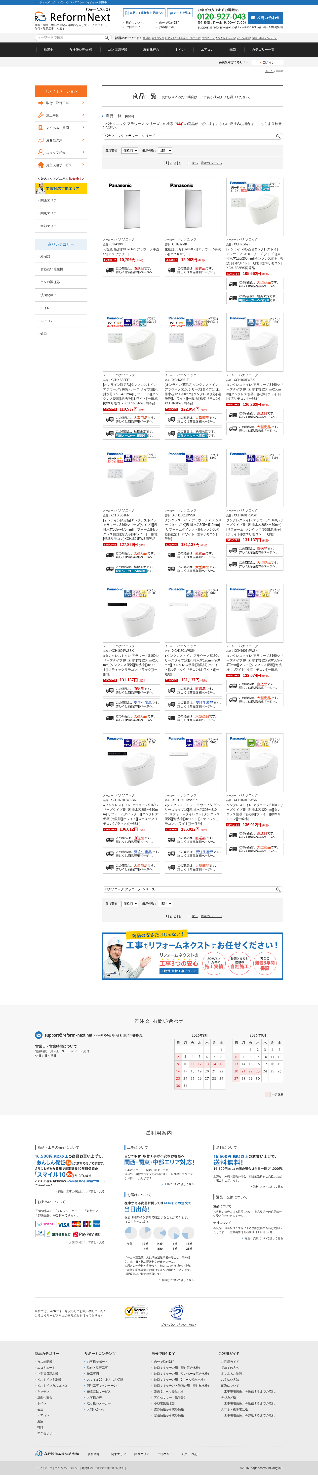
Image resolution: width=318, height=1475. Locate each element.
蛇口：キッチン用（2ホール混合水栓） (180, 1379)
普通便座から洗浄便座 (169, 1415)
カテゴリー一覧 (263, 49)
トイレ (180, 49)
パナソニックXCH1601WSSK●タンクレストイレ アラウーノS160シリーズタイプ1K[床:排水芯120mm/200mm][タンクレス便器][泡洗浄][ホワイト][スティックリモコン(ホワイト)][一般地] (192, 660)
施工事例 (52, 115)
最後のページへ (211, 163)
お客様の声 (54, 140)
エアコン (207, 49)
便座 (40, 1409)
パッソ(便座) (244, 38)
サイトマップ (44, 1468)
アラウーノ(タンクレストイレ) (219, 38)
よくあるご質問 (57, 128)
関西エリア (48, 200)
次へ (195, 163)
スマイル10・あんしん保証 (105, 1379)
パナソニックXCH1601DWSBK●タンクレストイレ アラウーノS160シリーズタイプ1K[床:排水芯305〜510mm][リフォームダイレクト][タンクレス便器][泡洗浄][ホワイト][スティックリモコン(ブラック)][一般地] (131, 809)
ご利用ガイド (135, 27)
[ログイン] (267, 62)
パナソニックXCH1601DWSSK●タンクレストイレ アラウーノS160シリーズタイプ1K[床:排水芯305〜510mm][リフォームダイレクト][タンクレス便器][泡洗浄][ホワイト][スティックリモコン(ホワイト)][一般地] (192, 809)
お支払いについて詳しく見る (87, 1242)
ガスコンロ (158, 38)
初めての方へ (135, 22)
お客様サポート (169, 27)
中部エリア (48, 226)
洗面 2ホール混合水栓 (168, 1391)
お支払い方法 (230, 1379)
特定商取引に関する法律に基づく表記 (103, 1468)
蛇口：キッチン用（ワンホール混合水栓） (182, 1373)
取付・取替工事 (57, 103)
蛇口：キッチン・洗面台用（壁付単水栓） (182, 1385)
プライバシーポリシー (67, 1468)
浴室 (40, 1421)
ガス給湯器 (44, 1361)
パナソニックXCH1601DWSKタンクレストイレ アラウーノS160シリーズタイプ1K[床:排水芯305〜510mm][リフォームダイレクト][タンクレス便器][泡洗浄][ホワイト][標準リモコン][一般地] (193, 524)
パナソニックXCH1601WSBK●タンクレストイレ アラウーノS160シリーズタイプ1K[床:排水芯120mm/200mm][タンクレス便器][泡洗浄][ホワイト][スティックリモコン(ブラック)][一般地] (131, 660)
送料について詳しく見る (268, 1186)
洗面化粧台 (151, 49)
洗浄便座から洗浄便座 (169, 1409)
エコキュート (46, 1367)
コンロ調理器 (117, 49)
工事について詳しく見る (179, 1184)
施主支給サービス (59, 165)
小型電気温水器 (47, 1373)
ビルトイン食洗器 (49, 1379)
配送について (230, 1385)
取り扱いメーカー (99, 1403)
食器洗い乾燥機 (80, 49)
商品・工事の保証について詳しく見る (81, 1191)
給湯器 (147, 38)
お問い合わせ (96, 1409)
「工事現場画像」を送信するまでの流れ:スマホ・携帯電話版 (248, 1406)
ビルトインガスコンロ (52, 1385)
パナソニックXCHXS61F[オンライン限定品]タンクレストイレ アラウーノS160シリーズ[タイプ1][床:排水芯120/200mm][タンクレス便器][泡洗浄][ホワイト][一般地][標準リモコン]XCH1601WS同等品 (193, 389)
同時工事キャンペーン (264, 38)
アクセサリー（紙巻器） (170, 1397)
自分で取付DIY (169, 22)
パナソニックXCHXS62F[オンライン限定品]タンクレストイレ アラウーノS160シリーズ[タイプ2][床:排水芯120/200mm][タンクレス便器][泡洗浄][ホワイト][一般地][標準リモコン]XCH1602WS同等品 (254, 253)
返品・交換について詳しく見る (264, 1238)
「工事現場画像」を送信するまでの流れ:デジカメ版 (248, 1394)
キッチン (43, 1391)
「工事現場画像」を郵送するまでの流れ (248, 1415)
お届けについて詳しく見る (177, 1280)
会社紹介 (94, 1454)
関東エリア (48, 213)
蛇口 (233, 49)
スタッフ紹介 (56, 153)
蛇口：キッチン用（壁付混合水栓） (178, 1367)
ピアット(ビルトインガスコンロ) (183, 38)
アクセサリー (46, 1433)
